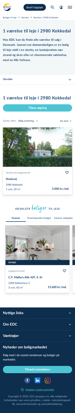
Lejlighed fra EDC (16, 271)
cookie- (46, 400)
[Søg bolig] (52, 7)
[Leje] (7, 7)
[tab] (16, 218)
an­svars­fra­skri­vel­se (26, 403)
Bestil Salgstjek (34, 7)
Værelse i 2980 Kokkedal (45, 17)
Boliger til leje (10, 17)
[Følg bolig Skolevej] (67, 172)
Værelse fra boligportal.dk (18, 172)
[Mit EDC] (61, 7)
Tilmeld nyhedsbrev (37, 369)
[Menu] (70, 7)
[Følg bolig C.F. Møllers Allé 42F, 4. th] (64, 271)
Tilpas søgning (37, 107)
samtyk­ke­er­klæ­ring (51, 403)
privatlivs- (35, 400)
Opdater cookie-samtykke (39, 389)
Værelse (25, 17)
